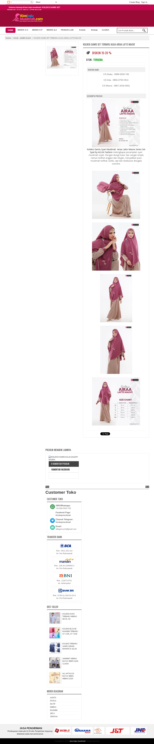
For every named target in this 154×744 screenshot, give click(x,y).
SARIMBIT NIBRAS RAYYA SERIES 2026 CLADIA (70, 661)
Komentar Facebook (60, 469)
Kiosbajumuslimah (63, 515)
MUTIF (52, 704)
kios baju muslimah (78, 741)
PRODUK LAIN (67, 30)
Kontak (82, 30)
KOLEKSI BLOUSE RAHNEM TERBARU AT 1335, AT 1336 (70, 631)
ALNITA (53, 697)
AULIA (15, 38)
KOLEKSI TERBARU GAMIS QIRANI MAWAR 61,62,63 (69, 646)
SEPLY (52, 713)
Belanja (94, 30)
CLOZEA (105, 30)
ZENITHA (54, 716)
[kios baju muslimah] (28, 17)
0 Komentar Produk (60, 463)
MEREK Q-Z (52, 30)
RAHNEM (53, 710)
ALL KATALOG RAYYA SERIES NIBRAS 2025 (68, 676)
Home (8, 38)
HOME (10, 30)
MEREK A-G (23, 30)
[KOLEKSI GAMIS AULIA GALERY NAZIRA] (64, 458)
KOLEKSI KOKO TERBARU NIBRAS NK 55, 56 (69, 616)
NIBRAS (53, 707)
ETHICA (53, 700)
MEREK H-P (37, 30)
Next (147, 487)
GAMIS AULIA (25, 38)
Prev (47, 487)
